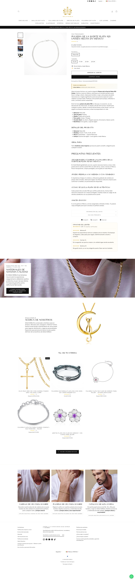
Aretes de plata (73, 20)
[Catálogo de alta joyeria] (101, 486)
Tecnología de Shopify (67, 564)
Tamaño (74, 58)
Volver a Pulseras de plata (68, 451)
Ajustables (50, 23)
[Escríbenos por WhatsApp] (131, 576)
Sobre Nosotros (21, 541)
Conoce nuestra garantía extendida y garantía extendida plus (87, 539)
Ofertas (60, 23)
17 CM (80, 61)
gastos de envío (86, 46)
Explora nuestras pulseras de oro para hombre (67, 513)
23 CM (93, 61)
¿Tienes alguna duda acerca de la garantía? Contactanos (17, 291)
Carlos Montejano (70, 561)
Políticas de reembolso (81, 527)
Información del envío (94, 211)
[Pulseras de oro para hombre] (67, 486)
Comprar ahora (94, 76)
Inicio (72, 34)
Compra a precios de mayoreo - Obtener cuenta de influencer (29, 544)
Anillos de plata (38, 20)
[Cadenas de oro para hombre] (34, 486)
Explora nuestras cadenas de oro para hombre (33, 513)
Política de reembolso (23, 539)
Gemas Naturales (72, 23)
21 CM (87, 61)
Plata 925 (75, 54)
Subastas (85, 23)
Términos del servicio (23, 536)
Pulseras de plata (89, 20)
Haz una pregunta (94, 215)
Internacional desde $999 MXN (90, 81)
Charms (113, 20)
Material (74, 51)
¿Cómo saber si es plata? (82, 534)
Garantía (20, 534)
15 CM (74, 61)
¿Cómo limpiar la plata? (82, 536)
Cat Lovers (104, 20)
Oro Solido (23, 20)
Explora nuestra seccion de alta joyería (101, 515)
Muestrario (95, 23)
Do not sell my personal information (26, 547)
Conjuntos (39, 23)
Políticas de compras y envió (25, 529)
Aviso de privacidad (81, 529)
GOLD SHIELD (13, 275)
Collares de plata (56, 20)
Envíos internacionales (23, 532)
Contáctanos (21, 527)
